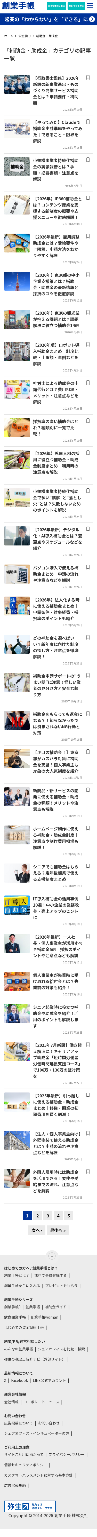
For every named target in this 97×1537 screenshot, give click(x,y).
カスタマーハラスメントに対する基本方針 (38, 1475)
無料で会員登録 (76, 5)
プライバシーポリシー (66, 1454)
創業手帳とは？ (16, 1275)
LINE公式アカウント (49, 1380)
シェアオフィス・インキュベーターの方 (36, 1433)
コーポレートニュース (41, 1401)
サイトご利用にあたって (24, 1454)
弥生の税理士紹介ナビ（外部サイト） (35, 1359)
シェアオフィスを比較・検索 (61, 1348)
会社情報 (11, 1401)
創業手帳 (33, 1306)
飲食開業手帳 (15, 1317)
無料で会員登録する (50, 1275)
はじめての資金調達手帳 (24, 1327)
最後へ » (58, 1230)
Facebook (19, 1380)
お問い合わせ (49, 1422)
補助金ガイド (56, 1306)
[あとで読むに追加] (88, 77)
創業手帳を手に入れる (22, 1285)
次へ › (36, 1230)
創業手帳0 (12, 1306)
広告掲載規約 (15, 1485)
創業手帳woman (44, 1317)
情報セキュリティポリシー (25, 1464)
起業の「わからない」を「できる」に (46, 19)
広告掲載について (18, 1422)
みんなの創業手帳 (18, 1348)
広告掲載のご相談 (56, 5)
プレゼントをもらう (61, 1285)
